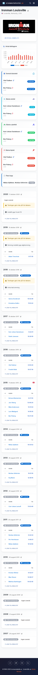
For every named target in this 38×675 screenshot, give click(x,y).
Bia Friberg (7, 88)
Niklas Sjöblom (8, 183)
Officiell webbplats (12, 38)
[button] (10, 663)
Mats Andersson (14, 407)
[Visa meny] (33, 3)
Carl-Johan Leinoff (15, 506)
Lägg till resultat (12, 218)
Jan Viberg (12, 402)
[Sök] (30, 3)
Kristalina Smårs (14, 303)
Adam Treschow (14, 256)
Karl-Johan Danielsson (11, 106)
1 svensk (25, 233)
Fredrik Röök (13, 369)
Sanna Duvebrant (14, 299)
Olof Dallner (7, 80)
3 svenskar (26, 525)
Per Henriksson (14, 539)
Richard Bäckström (15, 398)
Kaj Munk (12, 478)
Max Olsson (12, 577)
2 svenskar (26, 275)
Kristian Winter (13, 572)
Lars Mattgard (13, 411)
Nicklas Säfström (21, 183)
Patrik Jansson (13, 336)
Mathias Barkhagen (15, 581)
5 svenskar (26, 388)
